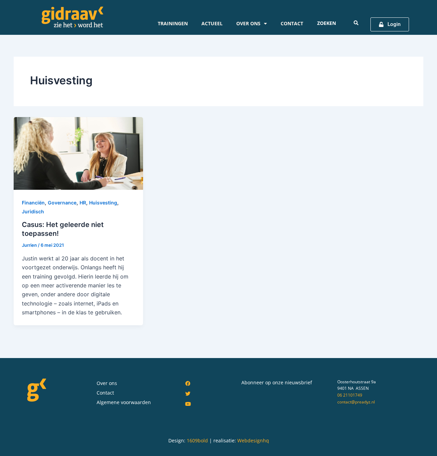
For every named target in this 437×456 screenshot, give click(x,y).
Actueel (212, 23)
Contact (292, 23)
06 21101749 (349, 395)
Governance (62, 202)
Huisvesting (103, 202)
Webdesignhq (253, 440)
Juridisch (33, 211)
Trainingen (173, 23)
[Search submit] (356, 23)
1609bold (197, 440)
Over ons (248, 23)
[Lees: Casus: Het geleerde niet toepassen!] (78, 152)
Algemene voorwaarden (124, 402)
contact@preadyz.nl (356, 402)
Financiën (33, 202)
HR (83, 202)
